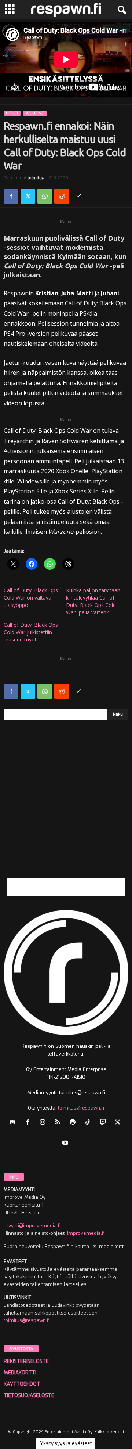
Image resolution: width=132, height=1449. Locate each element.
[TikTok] (89, 1123)
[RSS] (59, 1123)
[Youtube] (66, 1143)
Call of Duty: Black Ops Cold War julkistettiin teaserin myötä (31, 632)
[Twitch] (104, 1123)
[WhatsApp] (44, 196)
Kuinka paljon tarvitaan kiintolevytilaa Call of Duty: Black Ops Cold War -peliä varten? (93, 601)
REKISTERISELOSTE (26, 1361)
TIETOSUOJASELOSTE (29, 1395)
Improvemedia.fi (86, 1233)
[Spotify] (74, 1123)
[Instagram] (44, 1123)
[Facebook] (11, 196)
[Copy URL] (78, 196)
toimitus (35, 178)
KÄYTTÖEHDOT (22, 1384)
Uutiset (12, 113)
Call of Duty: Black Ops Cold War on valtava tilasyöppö (31, 597)
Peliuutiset (35, 113)
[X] (28, 196)
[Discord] (14, 1123)
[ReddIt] (61, 196)
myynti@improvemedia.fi (32, 1225)
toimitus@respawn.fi (81, 1108)
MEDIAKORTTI (20, 1372)
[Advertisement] (66, 811)
